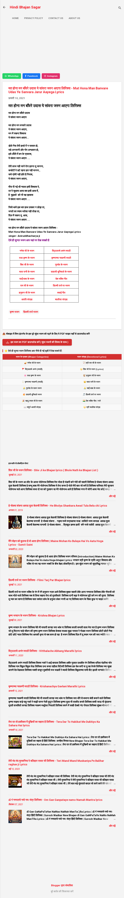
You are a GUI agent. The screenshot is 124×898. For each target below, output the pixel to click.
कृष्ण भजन (14, 311)
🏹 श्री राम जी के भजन (92, 363)
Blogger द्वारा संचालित (62, 885)
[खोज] (120, 8)
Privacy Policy (33, 18)
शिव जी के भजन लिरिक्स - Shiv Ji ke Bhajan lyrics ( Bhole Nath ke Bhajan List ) (53, 470)
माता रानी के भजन (27, 271)
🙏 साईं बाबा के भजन (92, 388)
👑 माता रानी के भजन (91, 382)
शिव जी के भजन (27, 264)
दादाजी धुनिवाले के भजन (61, 271)
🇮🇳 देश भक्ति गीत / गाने (92, 401)
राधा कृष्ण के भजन (27, 258)
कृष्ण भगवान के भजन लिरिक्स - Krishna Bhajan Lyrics (36, 615)
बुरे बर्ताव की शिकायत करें (62, 891)
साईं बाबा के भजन (26, 278)
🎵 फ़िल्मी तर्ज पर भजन (92, 394)
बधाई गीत (61, 292)
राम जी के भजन (26, 285)
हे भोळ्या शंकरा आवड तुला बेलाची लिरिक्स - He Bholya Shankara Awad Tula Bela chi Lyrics (57, 505)
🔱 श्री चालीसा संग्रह (91, 407)
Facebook (33, 76)
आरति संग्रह (26, 299)
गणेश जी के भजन (27, 250)
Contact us (55, 18)
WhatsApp (13, 76)
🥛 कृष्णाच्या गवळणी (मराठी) (32, 382)
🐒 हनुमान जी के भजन (91, 375)
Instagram (52, 76)
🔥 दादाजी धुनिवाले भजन (32, 394)
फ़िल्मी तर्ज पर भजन (61, 285)
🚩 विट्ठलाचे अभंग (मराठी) (32, 369)
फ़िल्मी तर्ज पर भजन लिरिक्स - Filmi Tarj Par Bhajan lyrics (39, 580)
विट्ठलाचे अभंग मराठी (61, 250)
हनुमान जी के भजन (27, 292)
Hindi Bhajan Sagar (25, 7)
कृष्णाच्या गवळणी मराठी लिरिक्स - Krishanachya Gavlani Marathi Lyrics (46, 686)
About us (74, 18)
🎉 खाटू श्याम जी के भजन (32, 401)
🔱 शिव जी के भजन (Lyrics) (92, 369)
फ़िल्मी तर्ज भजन (30, 311)
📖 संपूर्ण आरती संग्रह (32, 407)
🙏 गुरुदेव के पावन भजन (32, 388)
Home (15, 18)
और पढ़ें (112, 496)
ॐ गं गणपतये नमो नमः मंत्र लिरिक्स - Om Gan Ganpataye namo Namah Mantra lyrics (55, 799)
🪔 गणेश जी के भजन (32, 363)
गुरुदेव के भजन (61, 264)
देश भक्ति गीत (61, 278)
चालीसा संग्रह (61, 299)
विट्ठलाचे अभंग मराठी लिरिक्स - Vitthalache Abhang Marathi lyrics (45, 650)
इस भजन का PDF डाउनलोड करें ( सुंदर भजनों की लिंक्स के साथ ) (39, 342)
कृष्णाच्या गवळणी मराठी (61, 258)
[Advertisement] (62, 49)
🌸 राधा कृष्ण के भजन (32, 375)
